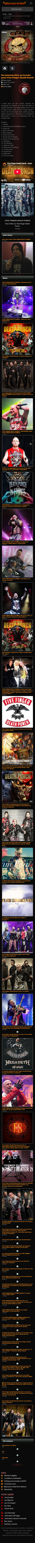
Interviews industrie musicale (15, 1518)
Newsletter (8, 1489)
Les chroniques (9, 1503)
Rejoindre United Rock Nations (15, 1487)
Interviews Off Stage (12, 1516)
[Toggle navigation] (31, 3)
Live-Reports (8, 1500)
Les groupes (9, 1497)
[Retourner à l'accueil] (14, 3)
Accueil (4, 14)
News (10, 14)
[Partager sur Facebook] (5, 68)
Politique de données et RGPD (15, 1481)
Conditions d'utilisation (12, 1478)
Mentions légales (10, 1475)
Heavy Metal (17, 228)
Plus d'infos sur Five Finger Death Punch (17, 225)
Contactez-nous (10, 1484)
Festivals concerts (10, 1524)
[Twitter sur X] (12, 68)
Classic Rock (8, 1508)
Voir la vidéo (7, 86)
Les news (7, 1506)
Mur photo (8, 1521)
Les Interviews (10, 1513)
